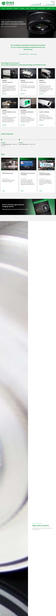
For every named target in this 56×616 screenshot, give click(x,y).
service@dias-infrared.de (50, 5)
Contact (49, 8)
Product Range (33, 54)
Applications (9, 8)
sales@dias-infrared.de (36, 5)
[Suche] (53, 8)
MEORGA (3, 142)
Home (3, 8)
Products (16, 8)
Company (22, 8)
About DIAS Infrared (23, 54)
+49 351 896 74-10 (37, 4)
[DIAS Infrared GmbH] (7, 3)
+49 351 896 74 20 (51, 4)
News (27, 8)
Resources (33, 8)
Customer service (41, 8)
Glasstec (21, 142)
